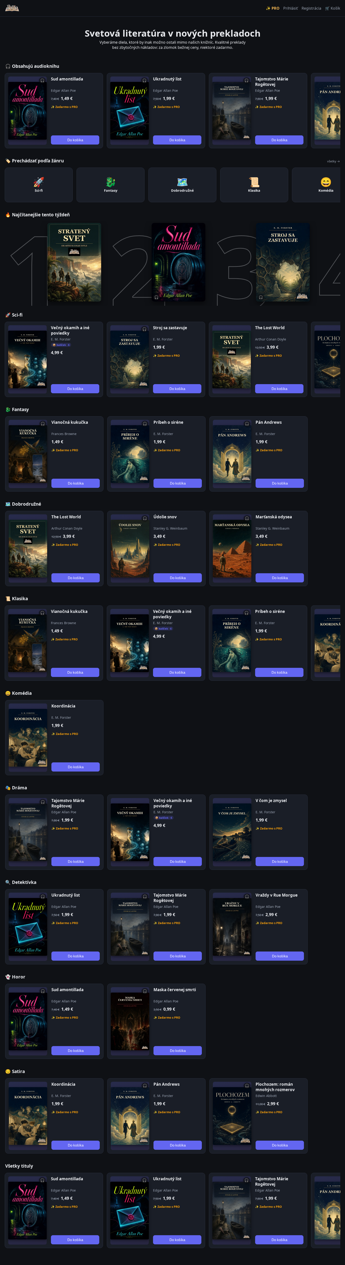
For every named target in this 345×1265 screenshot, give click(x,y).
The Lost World (270, 327)
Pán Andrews (269, 422)
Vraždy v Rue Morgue (277, 895)
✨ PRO (273, 8)
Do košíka (75, 140)
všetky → (333, 161)
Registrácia (311, 8)
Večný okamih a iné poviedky (70, 330)
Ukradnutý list (167, 79)
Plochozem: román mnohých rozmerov (275, 1087)
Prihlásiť (290, 8)
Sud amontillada (67, 79)
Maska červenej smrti (174, 989)
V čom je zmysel (271, 800)
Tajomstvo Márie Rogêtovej (271, 81)
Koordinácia (63, 706)
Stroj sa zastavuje (170, 327)
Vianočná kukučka (69, 422)
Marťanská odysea (274, 517)
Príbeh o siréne (168, 422)
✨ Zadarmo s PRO (64, 107)
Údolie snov (165, 517)
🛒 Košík (332, 8)
